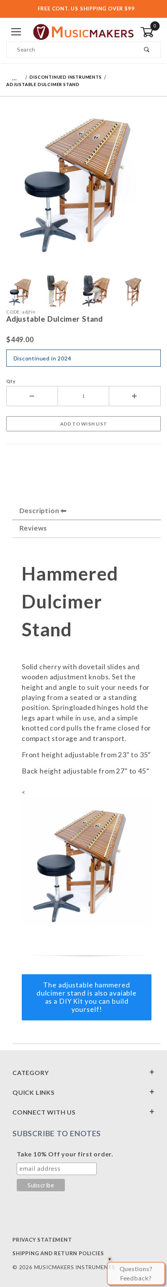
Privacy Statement (42, 1240)
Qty (10, 381)
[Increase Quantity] (135, 396)
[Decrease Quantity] (32, 396)
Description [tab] (39, 511)
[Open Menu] (16, 32)
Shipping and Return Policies (58, 1253)
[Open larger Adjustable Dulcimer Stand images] (83, 185)
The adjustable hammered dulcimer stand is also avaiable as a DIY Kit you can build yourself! (87, 997)
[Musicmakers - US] (83, 31)
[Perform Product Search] (147, 49)
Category (30, 1072)
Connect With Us (44, 1112)
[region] (83, 291)
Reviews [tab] (33, 528)
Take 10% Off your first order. (65, 1154)
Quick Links (33, 1092)
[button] (21, 291)
